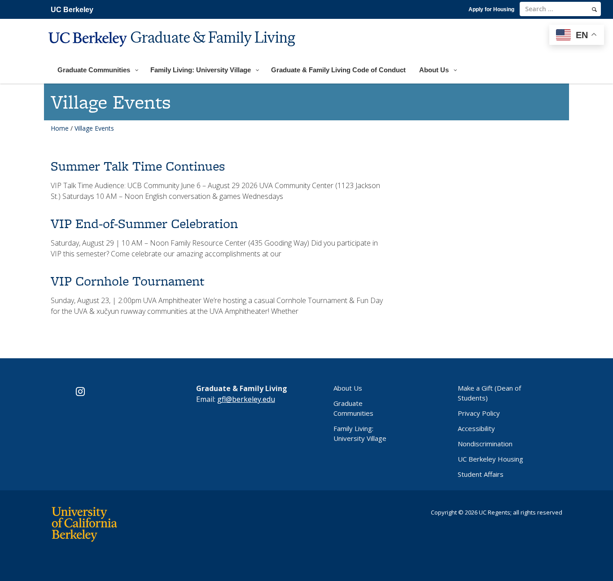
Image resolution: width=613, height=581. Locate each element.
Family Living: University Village (359, 433)
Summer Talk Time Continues (138, 166)
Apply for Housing (491, 9)
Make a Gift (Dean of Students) (489, 392)
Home (60, 128)
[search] (594, 9)
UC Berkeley (72, 9)
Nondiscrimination (485, 443)
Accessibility (476, 428)
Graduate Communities (353, 408)
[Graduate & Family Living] (173, 52)
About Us (347, 387)
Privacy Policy (479, 413)
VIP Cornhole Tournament (128, 281)
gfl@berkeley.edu (246, 399)
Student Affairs (481, 474)
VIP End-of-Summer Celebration (144, 223)
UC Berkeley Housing (490, 458)
